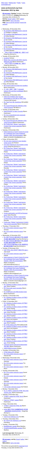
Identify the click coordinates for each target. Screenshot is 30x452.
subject (22, 19)
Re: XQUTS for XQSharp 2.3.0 (12, 420)
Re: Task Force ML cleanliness (12, 102)
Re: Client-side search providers (13, 288)
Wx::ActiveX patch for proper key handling (16, 85)
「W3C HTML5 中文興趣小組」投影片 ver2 (16, 52)
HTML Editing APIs (9, 352)
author (14, 19)
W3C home (4, 2)
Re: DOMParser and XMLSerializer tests (15, 291)
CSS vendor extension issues (12, 387)
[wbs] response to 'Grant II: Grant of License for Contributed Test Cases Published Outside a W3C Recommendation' (16, 133)
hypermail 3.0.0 (23, 446)
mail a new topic (15, 20)
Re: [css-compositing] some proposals (14, 115)
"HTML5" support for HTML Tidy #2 (14, 396)
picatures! (6, 58)
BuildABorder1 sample (10, 426)
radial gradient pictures (10, 348)
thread (9, 19)
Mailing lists (12, 2)
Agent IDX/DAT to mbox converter (13, 111)
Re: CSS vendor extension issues (13, 228)
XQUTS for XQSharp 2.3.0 (11, 416)
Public (19, 2)
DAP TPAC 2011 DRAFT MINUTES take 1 (16, 250)
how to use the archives (12, 22)
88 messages (7, 13)
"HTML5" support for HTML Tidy (13, 405)
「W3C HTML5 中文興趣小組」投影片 (15, 63)
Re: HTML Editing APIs (10, 325)
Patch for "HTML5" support (11, 400)
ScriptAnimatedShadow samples (13, 428)
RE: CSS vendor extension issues (13, 383)
